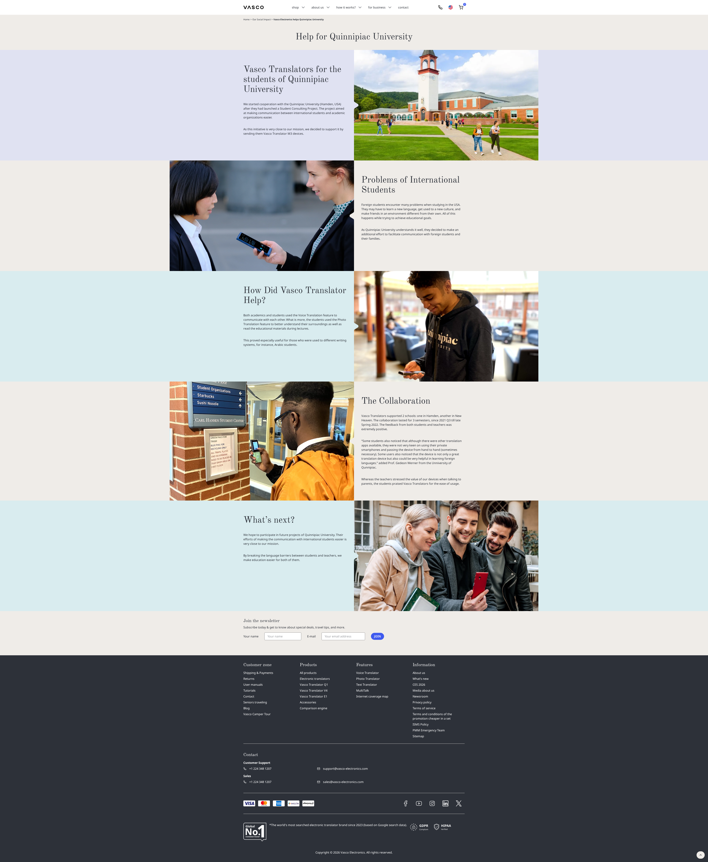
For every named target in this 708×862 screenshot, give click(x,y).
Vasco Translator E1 (313, 696)
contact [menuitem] (403, 7)
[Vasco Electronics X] (459, 803)
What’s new (421, 679)
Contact (248, 696)
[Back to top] (700, 855)
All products (308, 673)
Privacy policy (422, 702)
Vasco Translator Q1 (314, 685)
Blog (246, 708)
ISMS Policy (420, 724)
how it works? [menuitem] (346, 7)
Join (377, 636)
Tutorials (249, 690)
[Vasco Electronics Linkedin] (445, 803)
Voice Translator (367, 673)
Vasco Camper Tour (257, 714)
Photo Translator (368, 679)
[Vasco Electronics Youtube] (419, 803)
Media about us (423, 690)
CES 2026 (419, 685)
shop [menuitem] (295, 7)
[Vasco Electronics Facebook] (406, 803)
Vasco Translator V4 (313, 690)
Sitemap (418, 736)
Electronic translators (315, 679)
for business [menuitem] (377, 7)
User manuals (253, 685)
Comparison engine (313, 708)
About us (419, 673)
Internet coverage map (372, 696)
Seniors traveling (255, 702)
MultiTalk (362, 690)
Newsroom (420, 696)
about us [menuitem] (317, 7)
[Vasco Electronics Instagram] (432, 803)
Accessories (308, 702)
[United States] (450, 7)
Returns (248, 679)
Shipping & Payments (258, 673)
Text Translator (366, 685)
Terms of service (424, 708)
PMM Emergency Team (429, 730)
